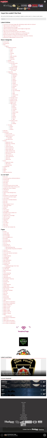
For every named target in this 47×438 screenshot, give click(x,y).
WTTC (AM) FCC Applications (9, 321)
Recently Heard (8, 316)
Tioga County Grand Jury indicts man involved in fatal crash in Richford (18, 35)
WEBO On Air (5, 318)
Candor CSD (7, 145)
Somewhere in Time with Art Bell (10, 195)
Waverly (11, 129)
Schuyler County (13, 67)
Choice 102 (5, 250)
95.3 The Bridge (6, 235)
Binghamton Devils (9, 162)
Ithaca (13, 122)
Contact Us (5, 254)
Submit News (6, 296)
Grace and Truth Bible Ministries (10, 199)
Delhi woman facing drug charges (10, 30)
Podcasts (5, 283)
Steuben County (13, 69)
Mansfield (10, 137)
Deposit (13, 79)
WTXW (23, 413)
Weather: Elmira (6, 307)
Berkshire (14, 107)
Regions (7, 46)
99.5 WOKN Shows (7, 241)
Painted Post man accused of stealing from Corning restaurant (16, 33)
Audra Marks (6, 181)
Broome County (13, 73)
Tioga (13, 119)
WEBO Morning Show (7, 172)
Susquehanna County (10, 135)
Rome (11, 51)
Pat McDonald (6, 179)
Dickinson (14, 80)
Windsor (14, 96)
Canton (11, 49)
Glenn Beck (5, 182)
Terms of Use (6, 297)
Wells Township (13, 56)
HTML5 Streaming (7, 273)
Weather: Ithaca (6, 308)
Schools (4, 140)
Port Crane (14, 89)
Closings (9, 60)
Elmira (13, 64)
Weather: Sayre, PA (7, 311)
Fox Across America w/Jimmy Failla (10, 185)
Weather (5, 169)
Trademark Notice (7, 298)
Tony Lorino (5, 225)
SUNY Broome (8, 153)
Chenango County (13, 97)
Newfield (14, 123)
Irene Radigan (6, 211)
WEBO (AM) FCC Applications (9, 317)
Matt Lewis (5, 176)
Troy (11, 54)
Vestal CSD (7, 157)
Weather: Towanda (7, 313)
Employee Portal (6, 263)
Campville (14, 109)
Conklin (13, 77)
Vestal (13, 93)
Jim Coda (5, 221)
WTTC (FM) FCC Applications (9, 323)
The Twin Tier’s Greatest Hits (9, 227)
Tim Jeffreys (5, 222)
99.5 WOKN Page (6, 240)
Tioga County (13, 103)
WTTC (23, 412)
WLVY (23, 409)
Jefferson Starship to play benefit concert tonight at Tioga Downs (16, 28)
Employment (6, 264)
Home (4, 271)
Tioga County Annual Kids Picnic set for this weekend (14, 31)
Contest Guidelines (7, 255)
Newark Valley (15, 112)
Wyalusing (12, 59)
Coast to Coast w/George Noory (9, 192)
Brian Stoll (5, 201)
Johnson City (15, 84)
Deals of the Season (7, 260)
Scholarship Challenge (7, 290)
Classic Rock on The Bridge (8, 215)
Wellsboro (12, 57)
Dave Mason (5, 184)
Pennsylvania (6, 132)
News (4, 44)
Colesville (14, 76)
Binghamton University (10, 143)
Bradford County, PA (12, 47)
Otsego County (13, 102)
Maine (13, 87)
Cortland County (13, 99)
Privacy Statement (7, 284)
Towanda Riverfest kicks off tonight (10, 27)
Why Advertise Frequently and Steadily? (13, 248)
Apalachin (14, 104)
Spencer (14, 117)
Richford (14, 116)
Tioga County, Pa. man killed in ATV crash (11, 25)
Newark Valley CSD (9, 149)
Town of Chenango (16, 90)
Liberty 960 (5, 206)
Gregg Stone (5, 219)
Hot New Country (6, 214)
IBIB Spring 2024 (6, 274)
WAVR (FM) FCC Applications (9, 303)
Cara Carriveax (6, 218)
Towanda (12, 53)
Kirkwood (14, 86)
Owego (13, 114)
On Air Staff (5, 280)
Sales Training (6, 288)
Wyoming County (9, 139)
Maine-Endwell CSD (9, 147)
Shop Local (5, 293)
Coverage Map (6, 257)
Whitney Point (15, 94)
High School (7, 163)
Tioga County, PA (8, 136)
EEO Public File (6, 261)
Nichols (13, 113)
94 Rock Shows (6, 234)
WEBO (4, 170)
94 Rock (4, 208)
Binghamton (14, 74)
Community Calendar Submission (10, 253)
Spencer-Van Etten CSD (10, 152)
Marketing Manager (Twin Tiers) (12, 265)
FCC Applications (6, 267)
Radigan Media (6, 286)
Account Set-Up (6, 244)
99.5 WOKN (5, 238)
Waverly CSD (8, 159)
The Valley (10, 125)
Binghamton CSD (8, 142)
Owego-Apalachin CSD (10, 150)
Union (13, 92)
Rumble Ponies (8, 165)
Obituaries (5, 130)
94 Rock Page (6, 232)
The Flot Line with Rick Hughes (9, 196)
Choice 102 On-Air (7, 251)
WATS (23, 403)
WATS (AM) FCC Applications (9, 301)
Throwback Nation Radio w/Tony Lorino (11, 186)
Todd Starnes (6, 189)
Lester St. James (6, 216)
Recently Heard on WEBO (8, 287)
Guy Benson (5, 191)
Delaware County (13, 100)
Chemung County (13, 63)
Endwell (14, 83)
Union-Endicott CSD (9, 156)
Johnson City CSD (9, 146)
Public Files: (23, 402)
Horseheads (14, 66)
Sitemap (5, 294)
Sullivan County (8, 133)
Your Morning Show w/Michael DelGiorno (11, 178)
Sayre (11, 127)
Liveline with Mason (7, 205)
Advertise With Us (7, 245)
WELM (23, 408)
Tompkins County (13, 120)
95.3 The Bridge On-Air (8, 237)
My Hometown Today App (8, 278)
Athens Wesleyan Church (8, 204)
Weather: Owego (6, 310)
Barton (13, 106)
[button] (45, 2)
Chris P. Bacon (6, 198)
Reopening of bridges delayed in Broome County (13, 37)
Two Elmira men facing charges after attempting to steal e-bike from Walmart (19, 24)
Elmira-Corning (11, 61)
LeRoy (11, 50)
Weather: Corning (6, 306)
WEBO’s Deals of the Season (9, 320)
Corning (14, 70)
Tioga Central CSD (9, 155)
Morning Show (6, 43)
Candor (13, 110)
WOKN (23, 410)
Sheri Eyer (5, 291)
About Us (5, 243)
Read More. (26, 374)
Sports (4, 160)
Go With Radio (6, 268)
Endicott (14, 82)
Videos (4, 168)
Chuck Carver (6, 41)
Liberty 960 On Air (7, 277)
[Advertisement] (23, 338)
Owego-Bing (10, 71)
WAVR (23, 405)
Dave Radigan (6, 258)
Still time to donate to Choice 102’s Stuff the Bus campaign (15, 34)
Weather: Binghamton (7, 304)
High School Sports (7, 270)
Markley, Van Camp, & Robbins (9, 188)
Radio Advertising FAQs (10, 247)
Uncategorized (6, 166)
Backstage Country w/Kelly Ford (9, 212)
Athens (11, 126)
